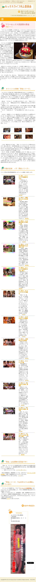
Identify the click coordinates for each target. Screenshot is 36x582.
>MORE (20, 195)
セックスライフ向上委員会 (18, 6)
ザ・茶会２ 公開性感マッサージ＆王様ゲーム (23, 199)
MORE (24, 241)
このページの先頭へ (28, 505)
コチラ (19, 475)
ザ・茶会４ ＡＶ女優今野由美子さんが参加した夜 (23, 246)
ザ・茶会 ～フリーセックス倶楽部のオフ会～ (23, 177)
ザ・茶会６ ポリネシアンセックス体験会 (23, 292)
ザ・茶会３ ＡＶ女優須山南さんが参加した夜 (23, 222)
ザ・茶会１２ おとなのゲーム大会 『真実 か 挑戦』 (23, 435)
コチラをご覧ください (21, 469)
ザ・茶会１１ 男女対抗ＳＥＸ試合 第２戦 (23, 409)
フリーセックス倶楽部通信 (25, 488)
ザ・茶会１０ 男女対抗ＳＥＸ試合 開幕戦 (23, 384)
